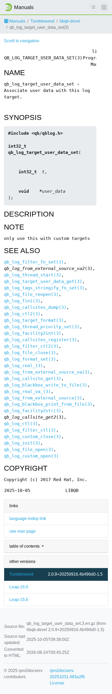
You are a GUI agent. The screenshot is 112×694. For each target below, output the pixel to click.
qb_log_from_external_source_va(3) (47, 372)
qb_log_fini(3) (22, 300)
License (57, 683)
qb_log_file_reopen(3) (31, 294)
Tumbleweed (42, 21)
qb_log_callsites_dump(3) (35, 307)
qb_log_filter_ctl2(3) (31, 346)
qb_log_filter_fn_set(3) (34, 262)
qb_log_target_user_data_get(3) (43, 281)
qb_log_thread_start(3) (32, 275)
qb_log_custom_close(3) (32, 436)
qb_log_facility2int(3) (32, 333)
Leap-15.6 (18, 599)
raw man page (22, 531)
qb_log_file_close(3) (30, 352)
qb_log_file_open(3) (28, 449)
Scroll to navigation (21, 41)
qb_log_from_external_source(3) (43, 398)
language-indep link (27, 518)
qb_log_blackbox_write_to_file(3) (45, 385)
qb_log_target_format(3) (34, 320)
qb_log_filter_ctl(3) (30, 430)
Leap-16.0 (18, 587)
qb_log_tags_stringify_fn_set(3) (44, 287)
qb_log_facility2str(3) (32, 410)
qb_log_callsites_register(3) (40, 339)
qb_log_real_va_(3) (27, 391)
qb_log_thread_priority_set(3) (41, 326)
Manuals (16, 21)
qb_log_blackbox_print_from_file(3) (48, 404)
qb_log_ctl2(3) (22, 313)
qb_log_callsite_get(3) (32, 378)
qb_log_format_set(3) (30, 359)
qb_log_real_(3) (23, 365)
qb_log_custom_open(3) (31, 456)
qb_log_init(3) (22, 443)
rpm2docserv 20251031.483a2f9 (67, 673)
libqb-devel (70, 21)
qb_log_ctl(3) (21, 423)
